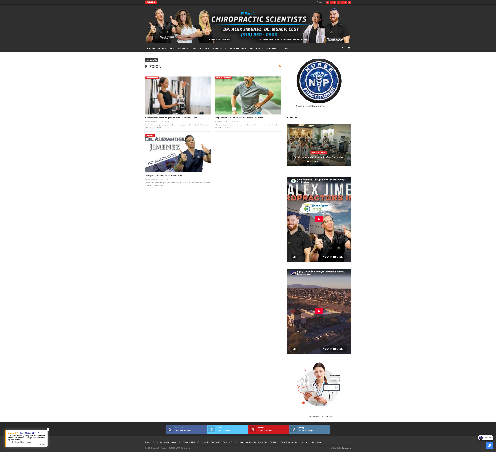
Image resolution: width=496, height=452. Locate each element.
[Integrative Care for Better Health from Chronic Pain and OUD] (252, 233)
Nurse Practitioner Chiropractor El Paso (311, 106)
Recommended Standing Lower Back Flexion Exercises (171, 117)
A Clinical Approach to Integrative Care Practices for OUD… (251, 376)
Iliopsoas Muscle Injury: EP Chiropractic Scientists (239, 117)
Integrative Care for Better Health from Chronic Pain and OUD (252, 244)
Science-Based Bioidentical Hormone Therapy (252, 281)
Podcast (256, 48)
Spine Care (150, 136)
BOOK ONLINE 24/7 (180, 48)
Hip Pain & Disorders (223, 78)
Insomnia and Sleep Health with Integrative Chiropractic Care (252, 156)
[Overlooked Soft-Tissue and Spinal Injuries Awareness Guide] (252, 409)
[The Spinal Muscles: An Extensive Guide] (178, 153)
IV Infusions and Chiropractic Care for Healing (252, 201)
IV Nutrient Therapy (252, 196)
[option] (252, 190)
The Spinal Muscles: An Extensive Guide (164, 175)
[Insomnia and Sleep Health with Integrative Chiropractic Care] (252, 145)
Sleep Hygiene (252, 149)
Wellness (219, 48)
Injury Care (238, 48)
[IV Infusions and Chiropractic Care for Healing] (252, 189)
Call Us (287, 48)
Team (163, 48)
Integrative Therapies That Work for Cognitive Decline (186, 2)
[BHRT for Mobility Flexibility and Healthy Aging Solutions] (252, 277)
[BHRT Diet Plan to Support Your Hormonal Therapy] (252, 321)
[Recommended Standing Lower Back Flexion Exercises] (178, 95)
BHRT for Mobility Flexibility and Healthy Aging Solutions (251, 288)
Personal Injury (252, 414)
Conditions (201, 48)
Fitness (272, 48)
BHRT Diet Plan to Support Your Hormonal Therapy (252, 333)
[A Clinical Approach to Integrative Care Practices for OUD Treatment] (252, 365)
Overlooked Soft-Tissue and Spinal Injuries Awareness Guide (252, 420)
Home (152, 48)
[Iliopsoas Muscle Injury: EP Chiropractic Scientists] (248, 95)
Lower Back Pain (152, 78)
